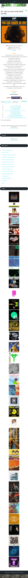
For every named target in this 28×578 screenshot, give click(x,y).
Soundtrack (4, 180)
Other (3, 183)
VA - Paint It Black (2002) (15, 114)
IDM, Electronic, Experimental (7, 164)
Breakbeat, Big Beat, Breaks (7, 173)
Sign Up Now (12, 128)
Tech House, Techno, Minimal (7, 171)
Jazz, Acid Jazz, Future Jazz (7, 169)
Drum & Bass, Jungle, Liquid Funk (8, 157)
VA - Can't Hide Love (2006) (15, 108)
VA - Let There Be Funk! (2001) (15, 113)
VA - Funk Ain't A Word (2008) (15, 106)
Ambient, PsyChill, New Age (7, 150)
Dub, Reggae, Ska (5, 176)
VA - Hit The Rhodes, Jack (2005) (15, 116)
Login (17, 128)
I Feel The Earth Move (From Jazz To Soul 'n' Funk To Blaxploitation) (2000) (15, 111)
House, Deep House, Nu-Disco (8, 162)
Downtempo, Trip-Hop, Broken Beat (9, 154)
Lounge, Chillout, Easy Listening (8, 166)
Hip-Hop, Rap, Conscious (7, 178)
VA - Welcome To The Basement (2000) (15, 115)
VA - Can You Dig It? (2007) (15, 107)
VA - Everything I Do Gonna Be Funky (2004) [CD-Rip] (15, 117)
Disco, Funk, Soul (8, 101)
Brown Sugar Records (7, 102)
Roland (18, 101)
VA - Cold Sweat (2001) (15, 109)
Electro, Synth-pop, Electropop (8, 159)
